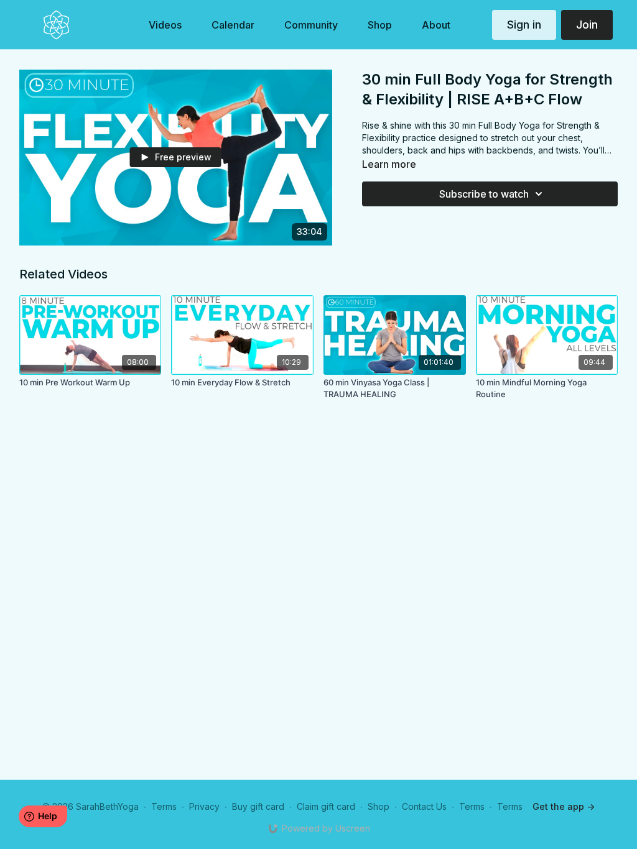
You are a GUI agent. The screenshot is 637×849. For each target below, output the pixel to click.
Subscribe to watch (484, 194)
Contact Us (424, 806)
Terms (164, 806)
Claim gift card (326, 806)
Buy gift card (258, 806)
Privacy (204, 806)
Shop (378, 806)
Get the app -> (563, 806)
